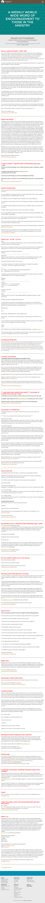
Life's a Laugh (16, 893)
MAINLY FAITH (16, 877)
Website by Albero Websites (27, 900)
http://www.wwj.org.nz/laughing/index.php (11, 403)
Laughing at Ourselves (4, 882)
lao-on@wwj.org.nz (22, 398)
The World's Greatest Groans (18, 897)
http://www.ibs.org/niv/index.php (8, 156)
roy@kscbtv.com (25, 349)
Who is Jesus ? (16, 881)
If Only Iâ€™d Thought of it (18, 888)
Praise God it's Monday (4, 879)
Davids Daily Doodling (4, 881)
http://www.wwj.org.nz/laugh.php (9, 464)
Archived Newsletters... (6, 867)
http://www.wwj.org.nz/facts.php (8, 516)
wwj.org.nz (3, 832)
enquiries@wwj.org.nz (6, 779)
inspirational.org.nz (5, 527)
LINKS (15, 882)
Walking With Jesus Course (31, 881)
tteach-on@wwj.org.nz (11, 378)
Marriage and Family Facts (5, 889)
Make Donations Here (16, 760)
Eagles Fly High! (14, 364)
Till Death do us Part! (17, 894)
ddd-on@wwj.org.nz (23, 171)
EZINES (2, 877)
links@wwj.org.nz (5, 795)
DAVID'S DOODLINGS (7, 227)
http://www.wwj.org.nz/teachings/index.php (11, 385)
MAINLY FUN (16, 884)
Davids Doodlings (16, 879)
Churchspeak (16, 880)
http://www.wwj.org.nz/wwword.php (9, 809)
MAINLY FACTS (4, 884)
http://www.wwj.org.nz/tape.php (8, 551)
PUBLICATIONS (30, 877)
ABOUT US (29, 884)
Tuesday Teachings (4, 880)
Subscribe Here (26, 743)
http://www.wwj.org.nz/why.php (8, 654)
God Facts (2, 887)
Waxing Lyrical (16, 887)
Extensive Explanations (17, 892)
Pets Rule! (15, 895)
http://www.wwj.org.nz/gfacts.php (9, 567)
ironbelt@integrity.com (6, 599)
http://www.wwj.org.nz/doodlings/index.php (11, 181)
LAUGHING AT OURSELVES (12, 458)
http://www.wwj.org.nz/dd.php (8, 232)
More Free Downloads (30, 880)
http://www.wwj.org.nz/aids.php (8, 604)
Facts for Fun (3, 888)
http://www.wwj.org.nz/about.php (9, 112)
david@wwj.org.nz (36, 329)
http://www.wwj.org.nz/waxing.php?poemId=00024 (13, 684)
